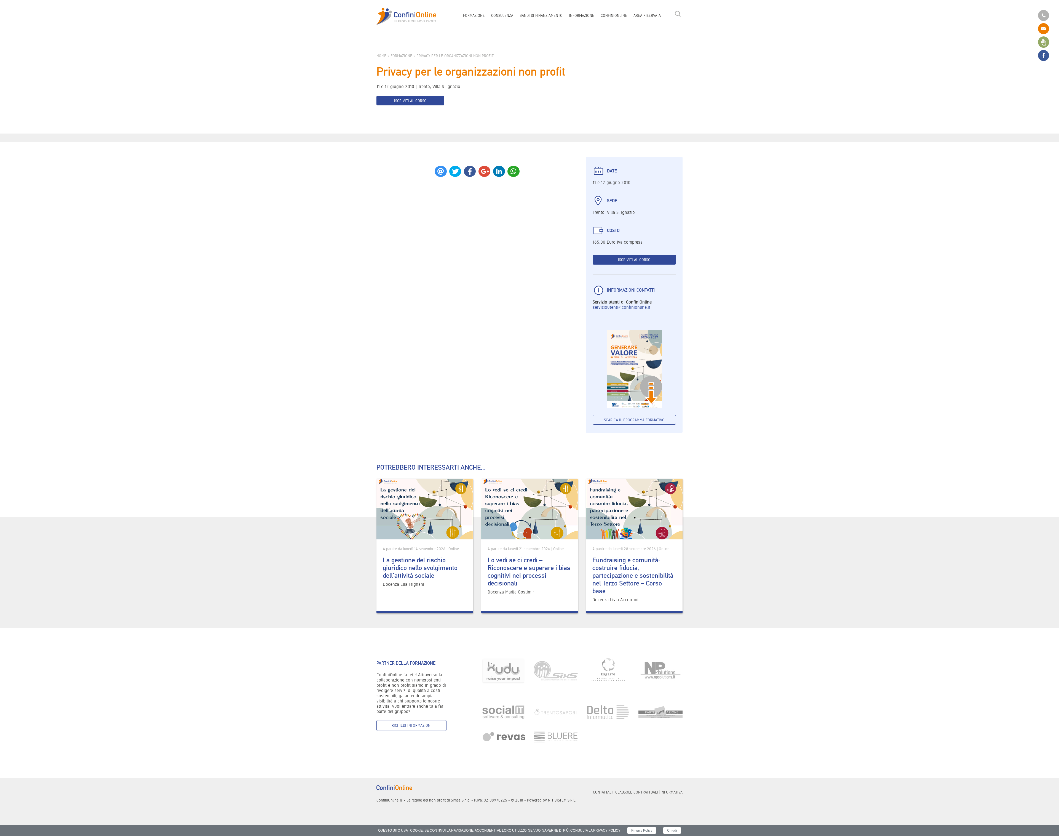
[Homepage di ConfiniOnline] (394, 787)
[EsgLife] (608, 670)
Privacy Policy (641, 830)
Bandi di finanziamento (541, 15)
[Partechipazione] (660, 711)
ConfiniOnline (614, 15)
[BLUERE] (556, 736)
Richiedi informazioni (412, 725)
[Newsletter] (1043, 41)
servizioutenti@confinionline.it (621, 307)
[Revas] (503, 736)
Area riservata (647, 15)
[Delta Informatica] (608, 711)
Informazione (581, 15)
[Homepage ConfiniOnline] (406, 16)
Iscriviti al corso (410, 100)
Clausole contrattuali (636, 792)
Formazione (474, 15)
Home (381, 56)
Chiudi (672, 830)
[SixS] (556, 670)
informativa (671, 792)
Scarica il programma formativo (634, 420)
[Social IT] (503, 711)
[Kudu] (503, 670)
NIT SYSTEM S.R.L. (562, 800)
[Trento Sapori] (556, 711)
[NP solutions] (660, 670)
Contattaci (603, 792)
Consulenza (502, 15)
